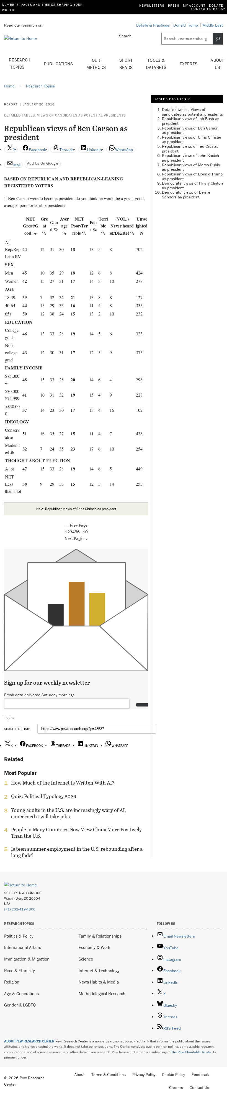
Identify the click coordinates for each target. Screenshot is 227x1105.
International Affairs (22, 947)
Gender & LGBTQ (20, 1005)
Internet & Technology (99, 970)
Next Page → (76, 538)
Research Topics (19, 63)
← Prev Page (76, 525)
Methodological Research (102, 993)
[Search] (218, 38)
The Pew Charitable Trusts (191, 1052)
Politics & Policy (18, 936)
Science (86, 959)
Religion (11, 982)
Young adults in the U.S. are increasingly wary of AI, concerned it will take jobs (68, 813)
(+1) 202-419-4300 (19, 909)
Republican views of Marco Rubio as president (191, 167)
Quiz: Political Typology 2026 (43, 796)
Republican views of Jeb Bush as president (190, 121)
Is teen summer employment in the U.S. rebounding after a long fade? (77, 852)
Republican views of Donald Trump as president (192, 176)
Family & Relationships (100, 936)
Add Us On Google (42, 163)
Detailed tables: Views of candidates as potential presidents (65, 115)
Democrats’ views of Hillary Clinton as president (192, 185)
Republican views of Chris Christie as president (191, 139)
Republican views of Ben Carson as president (190, 130)
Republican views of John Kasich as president (190, 158)
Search (125, 35)
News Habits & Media (99, 982)
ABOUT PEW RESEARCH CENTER (29, 1041)
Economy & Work (94, 947)
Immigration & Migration (27, 959)
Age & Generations (21, 993)
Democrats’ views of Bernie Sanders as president (186, 195)
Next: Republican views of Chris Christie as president (76, 508)
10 (85, 531)
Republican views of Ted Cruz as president (190, 149)
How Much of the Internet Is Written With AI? (62, 783)
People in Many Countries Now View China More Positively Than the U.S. (76, 832)
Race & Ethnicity (19, 970)
